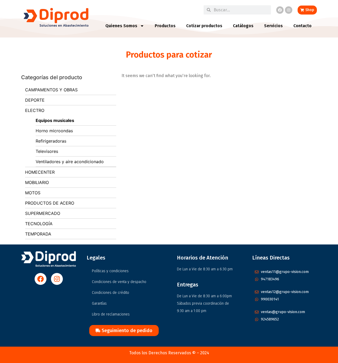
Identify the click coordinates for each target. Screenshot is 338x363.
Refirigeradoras (51, 141)
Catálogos (243, 25)
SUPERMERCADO (42, 213)
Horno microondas (54, 130)
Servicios (273, 25)
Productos (165, 25)
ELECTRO (34, 110)
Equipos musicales (55, 120)
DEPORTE (35, 100)
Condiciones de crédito (110, 292)
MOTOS (32, 192)
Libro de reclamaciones (111, 314)
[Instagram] (288, 10)
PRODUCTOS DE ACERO (49, 203)
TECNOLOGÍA (39, 223)
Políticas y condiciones (110, 271)
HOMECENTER (40, 172)
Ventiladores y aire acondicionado (70, 161)
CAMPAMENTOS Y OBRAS (51, 89)
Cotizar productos (204, 25)
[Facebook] (280, 10)
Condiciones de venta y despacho (119, 282)
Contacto (302, 25)
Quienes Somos (121, 25)
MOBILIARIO (37, 182)
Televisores (47, 151)
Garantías (99, 303)
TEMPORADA (38, 234)
